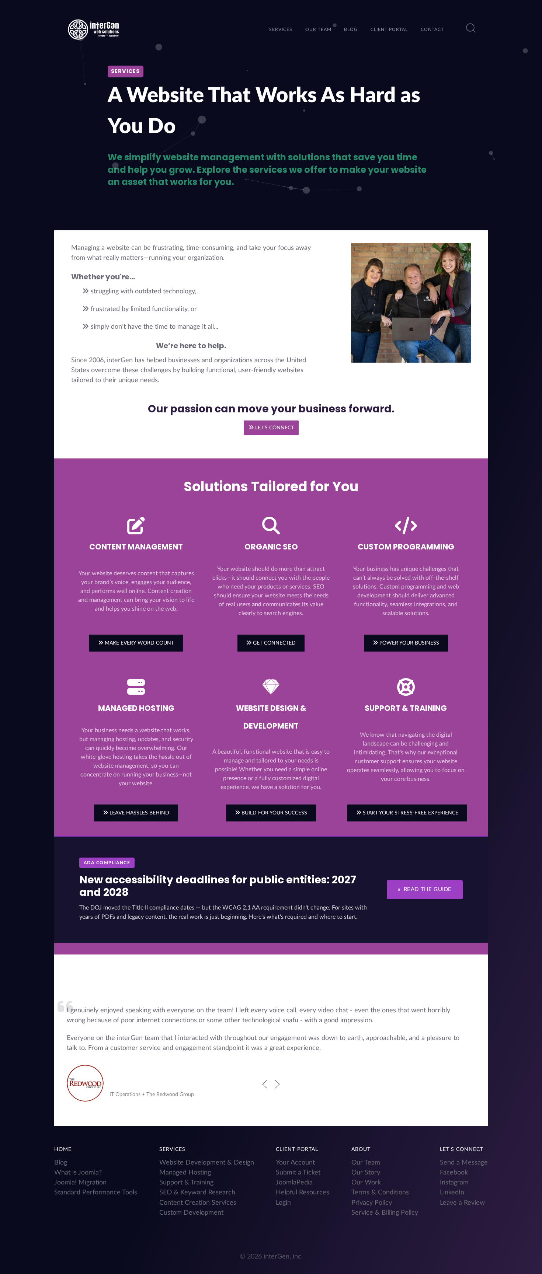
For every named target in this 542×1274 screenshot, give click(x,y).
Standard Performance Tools (95, 1192)
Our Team (365, 1162)
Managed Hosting (136, 708)
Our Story (365, 1172)
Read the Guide (425, 889)
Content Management (136, 546)
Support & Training (406, 708)
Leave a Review (462, 1202)
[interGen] (93, 29)
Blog (60, 1162)
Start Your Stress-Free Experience (409, 813)
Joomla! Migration (80, 1182)
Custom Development (191, 1212)
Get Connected (273, 643)
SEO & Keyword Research (197, 1192)
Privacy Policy (371, 1202)
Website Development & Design (206, 1162)
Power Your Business (408, 643)
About (361, 1149)
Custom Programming (406, 546)
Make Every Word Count (138, 643)
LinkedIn (452, 1192)
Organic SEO (271, 546)
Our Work (366, 1182)
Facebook (454, 1172)
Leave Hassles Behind (138, 813)
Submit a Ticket (298, 1172)
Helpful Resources (302, 1192)
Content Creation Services (197, 1202)
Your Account (295, 1162)
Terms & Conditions (380, 1192)
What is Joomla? (78, 1172)
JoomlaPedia (294, 1182)
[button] (470, 28)
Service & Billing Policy (384, 1212)
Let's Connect (274, 427)
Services (172, 1149)
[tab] (262, 1111)
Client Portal (297, 1149)
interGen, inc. (283, 1256)
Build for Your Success (273, 813)
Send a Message (464, 1162)
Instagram (454, 1182)
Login (283, 1202)
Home (63, 1149)
